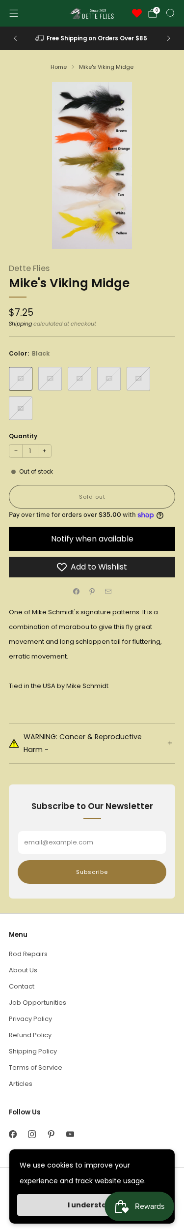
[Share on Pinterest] (92, 591)
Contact (21, 986)
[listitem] (92, 38)
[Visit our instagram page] (31, 1133)
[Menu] (14, 13)
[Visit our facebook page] (12, 1133)
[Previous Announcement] (15, 38)
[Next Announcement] (169, 38)
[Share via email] (108, 591)
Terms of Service (35, 1067)
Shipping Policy (33, 1051)
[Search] (170, 13)
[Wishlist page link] (137, 13)
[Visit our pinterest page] (50, 1133)
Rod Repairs (28, 954)
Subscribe (92, 872)
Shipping (20, 324)
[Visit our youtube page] (69, 1133)
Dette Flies (29, 268)
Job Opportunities (37, 1002)
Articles (20, 1083)
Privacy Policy (30, 1018)
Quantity (23, 436)
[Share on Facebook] (76, 591)
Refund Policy (30, 1035)
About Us (23, 970)
